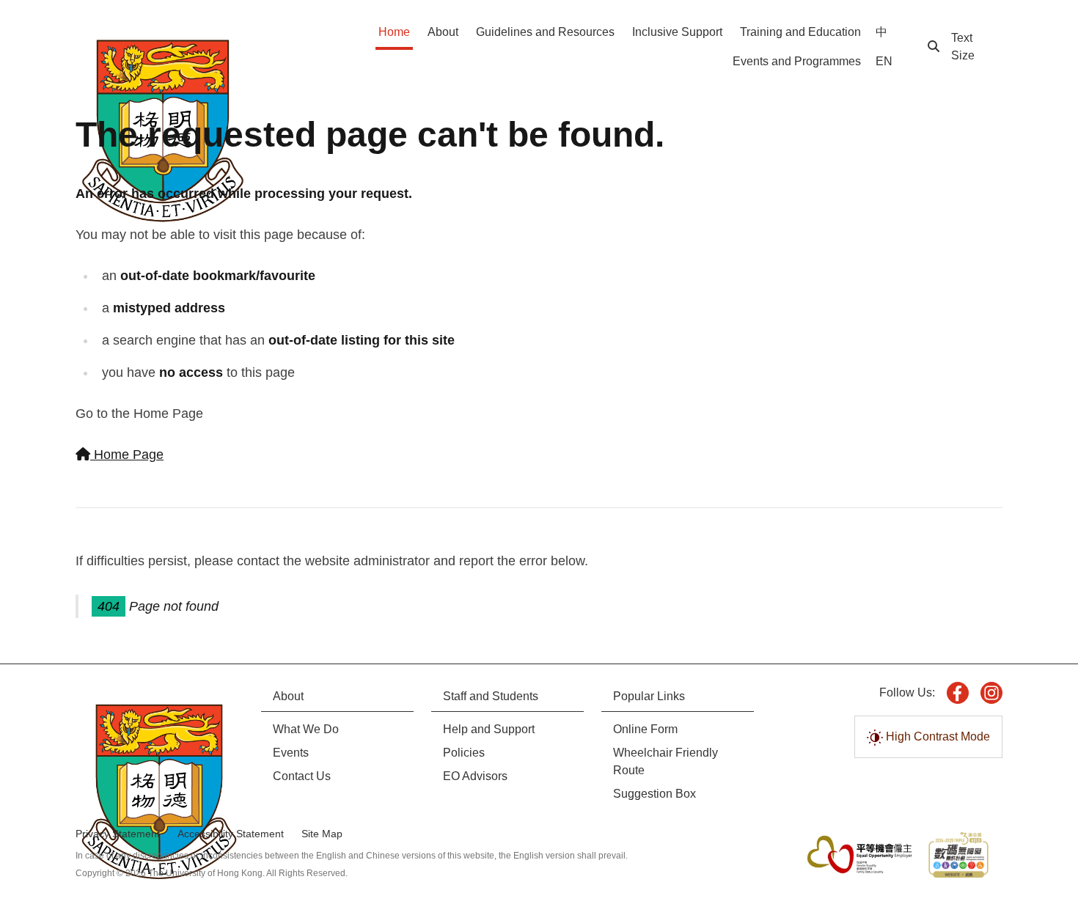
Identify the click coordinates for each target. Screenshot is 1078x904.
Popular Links (649, 696)
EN (884, 61)
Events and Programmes (797, 61)
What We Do (306, 729)
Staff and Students (490, 696)
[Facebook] (958, 693)
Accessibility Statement (230, 833)
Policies (464, 752)
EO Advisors (475, 776)
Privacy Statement (118, 833)
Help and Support (489, 729)
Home (394, 32)
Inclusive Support (677, 32)
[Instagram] (991, 693)
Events (291, 752)
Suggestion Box (654, 793)
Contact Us (302, 776)
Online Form (645, 729)
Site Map (321, 833)
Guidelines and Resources (545, 32)
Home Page (127, 454)
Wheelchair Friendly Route (665, 761)
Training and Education (800, 32)
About (443, 32)
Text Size (963, 47)
